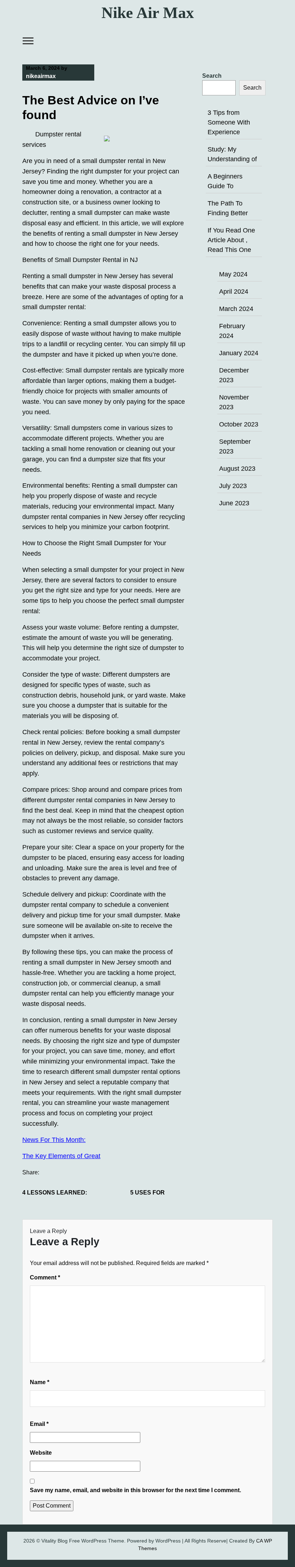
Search (212, 76)
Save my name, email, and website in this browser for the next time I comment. (135, 1490)
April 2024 (233, 291)
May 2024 (233, 274)
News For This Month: (54, 1139)
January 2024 (238, 353)
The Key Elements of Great (61, 1156)
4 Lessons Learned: (54, 1192)
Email (39, 1424)
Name (39, 1382)
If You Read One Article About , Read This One (231, 240)
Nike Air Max (147, 13)
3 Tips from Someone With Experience (229, 122)
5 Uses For (147, 1192)
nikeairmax (41, 76)
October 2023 (238, 424)
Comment (45, 1277)
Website (41, 1453)
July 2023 (233, 485)
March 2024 (236, 308)
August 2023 (237, 468)
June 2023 (234, 503)
